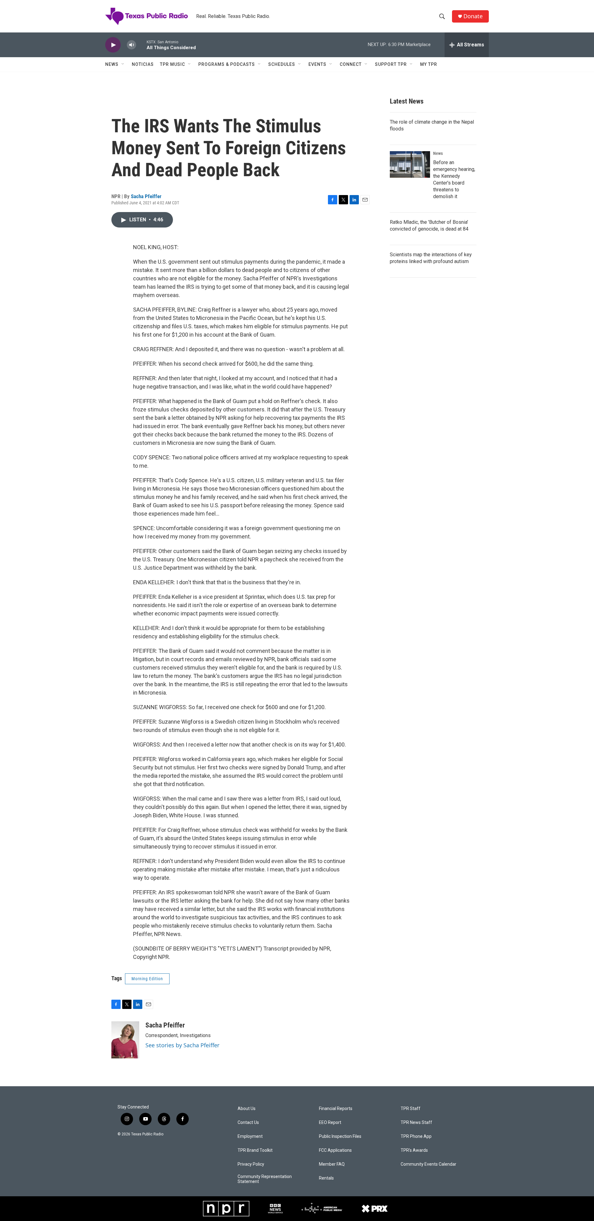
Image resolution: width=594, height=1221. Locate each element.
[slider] (141, 44)
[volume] (131, 45)
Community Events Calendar (428, 1164)
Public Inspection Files (340, 1136)
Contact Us (248, 1122)
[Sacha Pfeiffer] (125, 1039)
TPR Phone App (416, 1136)
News (111, 64)
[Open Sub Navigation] (123, 64)
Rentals (326, 1178)
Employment (250, 1136)
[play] (113, 45)
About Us (247, 1108)
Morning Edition (147, 978)
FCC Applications (335, 1150)
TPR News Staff (416, 1122)
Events (317, 64)
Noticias (143, 64)
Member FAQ (332, 1164)
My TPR (428, 64)
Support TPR (391, 64)
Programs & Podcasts (226, 64)
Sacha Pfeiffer (146, 196)
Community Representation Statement (265, 1179)
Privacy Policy (251, 1164)
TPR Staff (410, 1108)
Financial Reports (335, 1108)
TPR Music (172, 64)
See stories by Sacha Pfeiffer (182, 1045)
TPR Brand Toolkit (255, 1150)
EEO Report (330, 1122)
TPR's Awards (414, 1150)
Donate (473, 16)
